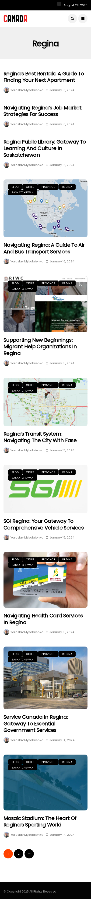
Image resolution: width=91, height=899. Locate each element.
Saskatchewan (23, 192)
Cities (30, 187)
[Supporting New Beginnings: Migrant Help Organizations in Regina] (46, 304)
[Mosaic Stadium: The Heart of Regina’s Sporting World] (46, 782)
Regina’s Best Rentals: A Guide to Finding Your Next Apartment (44, 77)
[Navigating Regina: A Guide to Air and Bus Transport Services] (46, 208)
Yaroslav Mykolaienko (26, 90)
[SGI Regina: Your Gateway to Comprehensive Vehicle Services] (46, 489)
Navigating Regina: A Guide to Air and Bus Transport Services (44, 248)
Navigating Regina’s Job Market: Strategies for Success (43, 111)
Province (48, 187)
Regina (67, 187)
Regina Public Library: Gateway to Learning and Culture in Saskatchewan (45, 148)
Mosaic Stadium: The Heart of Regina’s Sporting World (40, 822)
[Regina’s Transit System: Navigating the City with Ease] (46, 402)
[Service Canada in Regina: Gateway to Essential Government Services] (46, 678)
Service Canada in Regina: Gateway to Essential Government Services (36, 723)
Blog (15, 187)
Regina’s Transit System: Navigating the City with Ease (40, 437)
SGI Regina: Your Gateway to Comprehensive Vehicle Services (44, 524)
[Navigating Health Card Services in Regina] (46, 580)
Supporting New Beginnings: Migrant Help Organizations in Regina (40, 346)
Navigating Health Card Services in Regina (43, 619)
